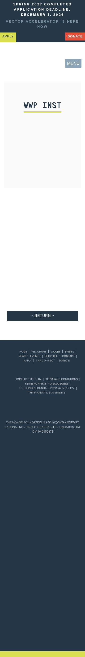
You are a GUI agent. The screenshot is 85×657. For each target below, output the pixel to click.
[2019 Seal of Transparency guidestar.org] (62, 458)
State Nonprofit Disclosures (46, 383)
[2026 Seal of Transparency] (62, 584)
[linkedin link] (34, 37)
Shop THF (51, 356)
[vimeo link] (22, 37)
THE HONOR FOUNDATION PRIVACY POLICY (46, 388)
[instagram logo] (59, 37)
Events (35, 356)
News (22, 356)
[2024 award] (56, 635)
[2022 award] (70, 614)
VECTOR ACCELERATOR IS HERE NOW (42, 24)
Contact (68, 356)
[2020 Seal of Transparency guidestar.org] (23, 489)
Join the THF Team (28, 379)
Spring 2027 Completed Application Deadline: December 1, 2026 (42, 9)
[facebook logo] (46, 37)
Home (23, 351)
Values (55, 351)
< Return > (42, 316)
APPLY (8, 36)
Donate (75, 36)
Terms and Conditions (62, 379)
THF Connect (45, 360)
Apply (28, 360)
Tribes (69, 351)
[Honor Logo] (12, 63)
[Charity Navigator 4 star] (23, 521)
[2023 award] (28, 635)
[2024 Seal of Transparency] (62, 552)
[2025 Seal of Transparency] (23, 584)
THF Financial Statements (46, 392)
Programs (39, 351)
